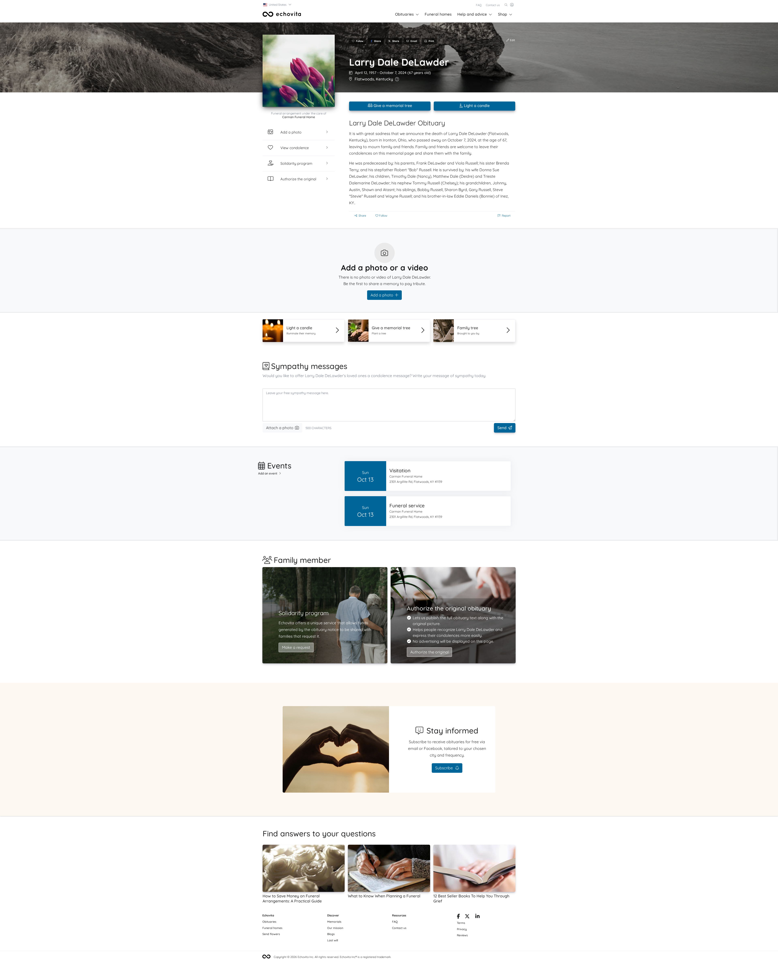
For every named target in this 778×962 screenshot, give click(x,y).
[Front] (282, 14)
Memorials (334, 922)
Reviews (462, 935)
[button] (277, 5)
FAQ (479, 5)
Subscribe (444, 767)
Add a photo (382, 295)
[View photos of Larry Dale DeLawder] (299, 71)
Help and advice (472, 14)
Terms (461, 923)
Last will (332, 940)
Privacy (462, 929)
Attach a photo (279, 427)
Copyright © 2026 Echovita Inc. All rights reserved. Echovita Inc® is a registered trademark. (332, 957)
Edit (512, 40)
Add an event (267, 473)
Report (506, 215)
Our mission (335, 928)
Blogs (331, 934)
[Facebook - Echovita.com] (458, 917)
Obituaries (404, 14)
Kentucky (384, 79)
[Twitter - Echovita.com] (467, 917)
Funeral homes (438, 14)
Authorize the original (429, 652)
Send (502, 427)
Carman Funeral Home (298, 117)
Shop (502, 14)
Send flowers (271, 934)
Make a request (296, 647)
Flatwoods (364, 79)
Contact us (493, 5)
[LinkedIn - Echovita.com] (477, 917)
